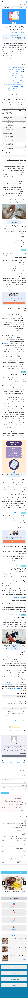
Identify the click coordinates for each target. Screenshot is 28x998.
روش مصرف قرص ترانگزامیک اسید (16, 69)
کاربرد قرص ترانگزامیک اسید (17, 86)
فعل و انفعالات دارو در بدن (17, 80)
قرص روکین (18, 250)
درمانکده (12, 682)
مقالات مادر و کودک (14, 921)
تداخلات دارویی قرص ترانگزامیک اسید (15, 76)
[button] (3, 883)
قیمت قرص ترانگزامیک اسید (17, 78)
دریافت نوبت (14, 303)
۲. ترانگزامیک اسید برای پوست (14, 90)
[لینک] (10, 779)
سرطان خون (5, 343)
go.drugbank (21, 721)
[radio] (19, 728)
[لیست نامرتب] (8, 779)
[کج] (4, 779)
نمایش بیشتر (14, 95)
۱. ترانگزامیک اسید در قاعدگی (14, 88)
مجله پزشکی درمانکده (24, 7)
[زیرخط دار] (5, 779)
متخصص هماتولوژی (15, 688)
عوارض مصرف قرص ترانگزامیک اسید (15, 71)
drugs (16, 721)
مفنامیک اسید (17, 566)
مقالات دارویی (18, 7)
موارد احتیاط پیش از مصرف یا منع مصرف (11, 74)
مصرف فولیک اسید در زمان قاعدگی (13, 513)
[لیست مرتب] (7, 779)
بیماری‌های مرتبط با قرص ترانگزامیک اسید (14, 82)
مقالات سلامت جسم (14, 914)
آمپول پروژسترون (16, 597)
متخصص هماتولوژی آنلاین (10, 684)
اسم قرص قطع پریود (16, 372)
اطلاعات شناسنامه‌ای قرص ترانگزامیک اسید (14, 67)
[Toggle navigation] (2, 2)
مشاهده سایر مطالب (14, 756)
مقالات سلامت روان (14, 906)
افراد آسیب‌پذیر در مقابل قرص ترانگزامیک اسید (13, 84)
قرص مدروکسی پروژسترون (15, 614)
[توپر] (2, 779)
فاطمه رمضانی (23, 32)
